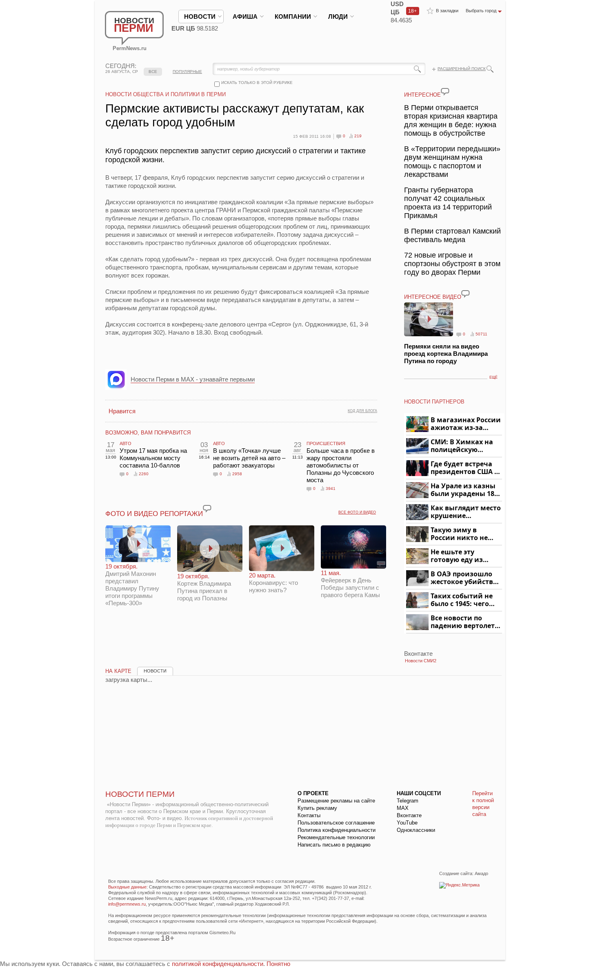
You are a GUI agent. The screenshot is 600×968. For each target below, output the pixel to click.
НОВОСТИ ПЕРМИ (140, 794)
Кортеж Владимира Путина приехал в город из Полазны (204, 587)
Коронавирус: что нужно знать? (273, 582)
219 (358, 136)
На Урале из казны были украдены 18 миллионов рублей (464, 490)
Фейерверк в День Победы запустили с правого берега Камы (350, 583)
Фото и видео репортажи (154, 514)
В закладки (447, 10)
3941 (331, 488)
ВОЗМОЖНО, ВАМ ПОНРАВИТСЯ (148, 433)
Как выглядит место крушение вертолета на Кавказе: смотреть (466, 512)
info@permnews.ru (127, 904)
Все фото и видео (357, 512)
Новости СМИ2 (420, 660)
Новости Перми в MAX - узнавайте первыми (193, 379)
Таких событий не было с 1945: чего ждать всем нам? (462, 600)
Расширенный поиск (462, 68)
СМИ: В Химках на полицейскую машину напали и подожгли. (462, 446)
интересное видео (432, 297)
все (153, 71)
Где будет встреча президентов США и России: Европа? (465, 468)
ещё (493, 377)
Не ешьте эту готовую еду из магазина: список (461, 556)
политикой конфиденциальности (217, 963)
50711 (481, 334)
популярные (187, 71)
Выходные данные (127, 886)
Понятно (278, 963)
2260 (144, 474)
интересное (422, 95)
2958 (237, 474)
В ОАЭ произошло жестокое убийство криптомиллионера (465, 578)
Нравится (122, 411)
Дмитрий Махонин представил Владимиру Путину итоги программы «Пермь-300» (132, 584)
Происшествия (326, 443)
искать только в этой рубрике (257, 82)
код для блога (362, 411)
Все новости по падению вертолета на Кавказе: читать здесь (465, 622)
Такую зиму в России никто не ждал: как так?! (459, 534)
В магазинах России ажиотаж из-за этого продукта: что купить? (466, 424)
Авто (125, 443)
